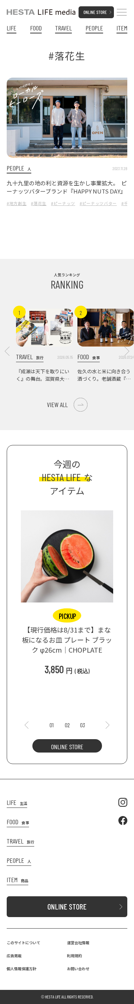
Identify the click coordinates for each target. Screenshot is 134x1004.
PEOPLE (94, 28)
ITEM (122, 28)
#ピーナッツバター (98, 203)
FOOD (36, 28)
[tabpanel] (67, 589)
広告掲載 (14, 955)
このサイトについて (23, 942)
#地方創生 (16, 203)
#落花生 (39, 203)
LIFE (11, 28)
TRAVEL (63, 28)
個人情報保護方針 (21, 968)
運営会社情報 (78, 942)
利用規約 (74, 955)
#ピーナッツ (63, 203)
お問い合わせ (78, 968)
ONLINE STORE (67, 747)
